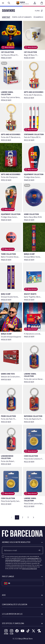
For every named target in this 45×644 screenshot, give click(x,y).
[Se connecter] (34, 2)
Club (11, 634)
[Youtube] (22, 631)
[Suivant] (33, 517)
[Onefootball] (39, 631)
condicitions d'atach (33, 558)
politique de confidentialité (12, 560)
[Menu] (3, 3)
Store (6, 634)
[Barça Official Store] (22, 3)
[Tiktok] (28, 631)
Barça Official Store (25, 639)
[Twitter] (34, 631)
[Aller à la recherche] (9, 3)
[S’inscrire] (39, 550)
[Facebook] (17, 631)
